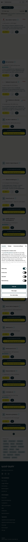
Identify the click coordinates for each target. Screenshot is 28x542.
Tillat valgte (14, 290)
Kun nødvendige (14, 295)
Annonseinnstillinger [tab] (18, 246)
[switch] (25, 273)
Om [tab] (26, 246)
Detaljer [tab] (10, 246)
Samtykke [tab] (3, 246)
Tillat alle (14, 286)
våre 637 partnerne (8, 252)
